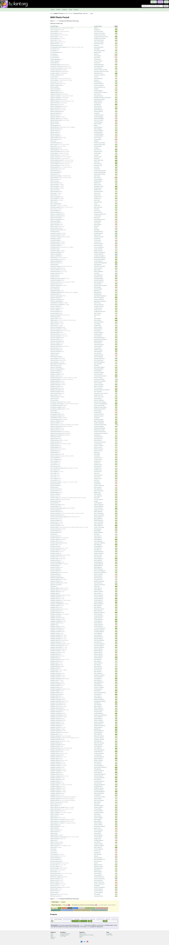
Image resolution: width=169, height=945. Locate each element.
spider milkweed (98, 537)
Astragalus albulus (59, 589)
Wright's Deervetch (98, 73)
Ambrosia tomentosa (56, 262)
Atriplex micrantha (56, 830)
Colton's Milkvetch (98, 626)
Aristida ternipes (55, 452)
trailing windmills (98, 181)
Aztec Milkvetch (97, 748)
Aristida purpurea (55, 450)
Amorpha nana (55, 276)
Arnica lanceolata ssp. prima (64, 468)
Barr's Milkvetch (97, 607)
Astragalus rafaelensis (58, 756)
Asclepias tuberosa (55, 565)
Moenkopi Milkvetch (98, 709)
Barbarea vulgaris (57, 882)
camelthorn (96, 148)
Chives (95, 203)
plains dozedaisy (98, 363)
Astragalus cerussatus (57, 619)
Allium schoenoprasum (56, 203)
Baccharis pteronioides (56, 861)
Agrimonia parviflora (56, 113)
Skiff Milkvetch (97, 702)
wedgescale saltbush (99, 845)
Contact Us (53, 937)
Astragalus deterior (59, 640)
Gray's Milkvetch (98, 669)
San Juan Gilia (97, 149)
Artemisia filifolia (55, 502)
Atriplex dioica (54, 816)
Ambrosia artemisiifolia (56, 254)
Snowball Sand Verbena (99, 38)
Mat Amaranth (97, 235)
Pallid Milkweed (98, 539)
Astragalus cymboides (58, 635)
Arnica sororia (55, 480)
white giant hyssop (98, 95)
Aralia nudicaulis (54, 398)
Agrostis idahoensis (56, 128)
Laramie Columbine (98, 384)
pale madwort (97, 222)
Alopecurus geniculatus (56, 217)
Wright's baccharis (98, 866)
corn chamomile (98, 353)
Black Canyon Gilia (98, 160)
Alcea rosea (53, 141)
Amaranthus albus (55, 231)
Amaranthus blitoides (57, 235)
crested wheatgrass (98, 116)
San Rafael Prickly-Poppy (100, 424)
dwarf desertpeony (98, 78)
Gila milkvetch (97, 664)
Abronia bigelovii (56, 33)
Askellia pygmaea (59, 572)
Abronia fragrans (57, 38)
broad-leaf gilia (97, 153)
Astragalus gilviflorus (57, 666)
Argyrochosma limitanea (60, 433)
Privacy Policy (109, 934)
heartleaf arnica (97, 461)
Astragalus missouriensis (57, 708)
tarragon (96, 501)
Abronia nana (56, 40)
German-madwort (98, 576)
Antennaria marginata (57, 337)
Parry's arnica (97, 476)
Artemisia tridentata (56, 530)
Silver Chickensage (98, 513)
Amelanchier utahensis (57, 268)
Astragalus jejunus (57, 682)
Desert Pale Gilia (98, 151)
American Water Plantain (100, 172)
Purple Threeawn (98, 450)
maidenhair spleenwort (99, 584)
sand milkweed (97, 536)
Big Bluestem (97, 290)
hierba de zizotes (98, 555)
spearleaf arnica (98, 471)
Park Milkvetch (97, 690)
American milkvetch (98, 595)
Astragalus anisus (57, 598)
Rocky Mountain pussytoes (100, 339)
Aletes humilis (58, 146)
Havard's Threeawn (98, 445)
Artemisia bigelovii (56, 492)
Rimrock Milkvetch (98, 638)
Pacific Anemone (98, 309)
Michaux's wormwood (99, 515)
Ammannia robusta (58, 269)
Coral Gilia (96, 167)
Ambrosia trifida (54, 264)
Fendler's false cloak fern (100, 431)
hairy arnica (97, 473)
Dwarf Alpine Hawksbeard (100, 572)
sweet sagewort (97, 487)
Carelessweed (97, 242)
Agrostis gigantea (55, 125)
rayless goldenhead (98, 47)
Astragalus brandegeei (57, 612)
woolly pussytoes (98, 334)
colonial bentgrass (98, 122)
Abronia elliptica (56, 36)
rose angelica (97, 323)
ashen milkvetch (98, 783)
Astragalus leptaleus (57, 690)
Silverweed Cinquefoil (99, 429)
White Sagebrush (98, 511)
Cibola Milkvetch (98, 589)
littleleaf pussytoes (98, 341)
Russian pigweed (98, 857)
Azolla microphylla (56, 859)
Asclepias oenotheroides (60, 555)
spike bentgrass (97, 123)
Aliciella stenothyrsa (60, 165)
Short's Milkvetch (98, 772)
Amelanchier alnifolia (61, 266)
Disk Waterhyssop (98, 868)
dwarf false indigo (98, 276)
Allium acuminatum (56, 182)
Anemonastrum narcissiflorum (59, 304)
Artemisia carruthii (60, 499)
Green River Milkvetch (99, 749)
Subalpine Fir (97, 29)
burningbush (97, 885)
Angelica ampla (56, 318)
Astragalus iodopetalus (59, 678)
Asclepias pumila (57, 556)
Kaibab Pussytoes (98, 349)
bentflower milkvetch (99, 788)
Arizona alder (97, 210)
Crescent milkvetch (98, 596)
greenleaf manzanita (99, 414)
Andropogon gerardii (57, 290)
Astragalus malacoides (57, 699)
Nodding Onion (97, 189)
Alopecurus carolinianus (57, 215)
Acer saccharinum (55, 57)
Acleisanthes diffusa (59, 64)
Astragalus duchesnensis (59, 645)
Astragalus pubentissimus (59, 749)
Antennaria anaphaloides (57, 327)
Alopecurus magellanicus (57, 219)
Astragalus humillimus (57, 673)
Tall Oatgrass (97, 482)
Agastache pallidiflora (59, 97)
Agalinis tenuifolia (57, 92)
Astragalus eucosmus (57, 652)
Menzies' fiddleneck (98, 282)
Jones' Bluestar (97, 283)
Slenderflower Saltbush (99, 826)
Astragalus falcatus (56, 654)
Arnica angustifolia (55, 457)
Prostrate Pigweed (98, 231)
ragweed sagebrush (98, 504)
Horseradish (97, 456)
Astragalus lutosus (57, 697)
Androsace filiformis (56, 297)
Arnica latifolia (55, 469)
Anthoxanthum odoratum (56, 356)
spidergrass (97, 452)
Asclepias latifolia (57, 551)
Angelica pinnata (56, 322)
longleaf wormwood (98, 509)
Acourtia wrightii (61, 80)
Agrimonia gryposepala (57, 111)
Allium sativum (54, 202)
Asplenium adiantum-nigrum (57, 577)
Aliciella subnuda (61, 167)
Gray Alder (96, 208)
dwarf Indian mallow (98, 43)
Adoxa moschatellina (55, 88)
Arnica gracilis (55, 464)
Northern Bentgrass (98, 130)
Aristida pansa (58, 449)
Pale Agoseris (97, 104)
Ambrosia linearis (58, 259)
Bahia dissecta (57, 870)
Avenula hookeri (57, 856)
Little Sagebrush (98, 489)
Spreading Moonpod (99, 64)
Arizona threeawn (98, 438)
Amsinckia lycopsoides (57, 280)
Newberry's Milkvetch (99, 722)
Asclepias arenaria (55, 536)
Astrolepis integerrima (62, 798)
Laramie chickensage (99, 527)
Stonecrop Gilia (97, 163)
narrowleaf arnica (98, 457)
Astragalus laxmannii (56, 687)
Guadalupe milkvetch (99, 739)
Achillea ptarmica (55, 62)
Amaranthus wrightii (57, 250)
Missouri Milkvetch (98, 708)
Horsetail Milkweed (98, 563)
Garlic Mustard (97, 177)
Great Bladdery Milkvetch (100, 701)
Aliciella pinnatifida (61, 162)
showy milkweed (98, 560)
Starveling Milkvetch (99, 682)
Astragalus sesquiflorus (58, 770)
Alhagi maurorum (56, 148)
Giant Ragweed (97, 264)
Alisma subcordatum (56, 172)
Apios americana (56, 365)
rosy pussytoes (97, 348)
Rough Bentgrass (98, 132)
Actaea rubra (56, 82)
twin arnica (96, 480)
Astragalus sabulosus (58, 763)
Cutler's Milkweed (98, 541)
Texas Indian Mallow (99, 42)
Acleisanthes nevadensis (60, 68)
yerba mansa (97, 315)
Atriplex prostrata (58, 838)
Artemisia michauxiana (57, 515)
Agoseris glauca (57, 104)
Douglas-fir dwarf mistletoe (100, 407)
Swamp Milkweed (98, 546)
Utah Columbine (98, 391)
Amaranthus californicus (60, 236)
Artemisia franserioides (57, 504)
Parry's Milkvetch (98, 734)
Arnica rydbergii (56, 478)
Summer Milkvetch (98, 676)
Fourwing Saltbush (98, 810)
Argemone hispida (56, 422)
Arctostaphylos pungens (57, 416)
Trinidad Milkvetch (98, 751)
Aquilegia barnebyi (56, 372)
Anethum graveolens (55, 316)
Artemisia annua (54, 487)
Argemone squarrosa (57, 428)
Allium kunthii (55, 195)
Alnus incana (56, 208)
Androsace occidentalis (57, 299)
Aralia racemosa (54, 400)
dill (94, 316)
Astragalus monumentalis (58, 715)
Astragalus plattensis (56, 743)
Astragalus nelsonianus (58, 720)
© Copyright (109, 933)
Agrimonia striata (56, 115)
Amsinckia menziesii (62, 282)
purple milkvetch (98, 588)
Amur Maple (97, 48)
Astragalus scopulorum (57, 767)
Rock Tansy (97, 497)
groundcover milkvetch (99, 675)
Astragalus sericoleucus (57, 769)
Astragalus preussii (56, 746)
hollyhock (96, 141)
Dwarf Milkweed (98, 548)
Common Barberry (98, 892)
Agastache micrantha (61, 95)
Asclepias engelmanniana (58, 542)
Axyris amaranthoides (56, 857)
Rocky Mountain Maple (99, 50)
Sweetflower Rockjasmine (100, 295)
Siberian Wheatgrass (99, 118)
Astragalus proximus (61, 748)
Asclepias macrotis (55, 553)
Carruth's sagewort (98, 499)
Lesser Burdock (97, 412)
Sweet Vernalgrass (98, 356)
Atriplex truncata (60, 845)
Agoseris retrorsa (58, 109)
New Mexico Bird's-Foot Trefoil (101, 71)
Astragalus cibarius (57, 622)
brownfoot (96, 80)
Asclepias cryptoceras (58, 539)
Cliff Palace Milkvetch (99, 640)
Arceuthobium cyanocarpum (64, 403)
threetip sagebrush (98, 532)
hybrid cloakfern (98, 798)
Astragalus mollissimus (56, 711)
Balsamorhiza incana (56, 875)
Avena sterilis (54, 852)
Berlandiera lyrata (56, 896)
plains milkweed (98, 556)
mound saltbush (98, 831)
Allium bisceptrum (57, 184)
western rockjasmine (99, 299)
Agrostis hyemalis (62, 127)
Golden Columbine (98, 374)
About (53, 9)
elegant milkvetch (98, 652)
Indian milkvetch (98, 605)
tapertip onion (97, 182)
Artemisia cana (55, 496)
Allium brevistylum (57, 188)
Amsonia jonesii (56, 283)
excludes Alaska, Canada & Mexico (107, 905)
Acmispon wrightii (58, 73)
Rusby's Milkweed (98, 558)
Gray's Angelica (97, 320)
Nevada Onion (97, 198)
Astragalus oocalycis (58, 727)
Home (51, 13)
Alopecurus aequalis (56, 212)
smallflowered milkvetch (99, 725)
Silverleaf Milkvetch (98, 602)
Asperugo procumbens (56, 576)
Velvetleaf (96, 45)
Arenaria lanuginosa (58, 419)
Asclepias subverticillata (59, 563)
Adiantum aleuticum (58, 83)
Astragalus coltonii (57, 626)
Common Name (98, 26)
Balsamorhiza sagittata (58, 876)
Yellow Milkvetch (98, 657)
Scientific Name (54, 26)
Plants (58, 9)
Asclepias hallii (55, 544)
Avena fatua (53, 849)
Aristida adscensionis (56, 436)
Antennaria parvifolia (56, 344)
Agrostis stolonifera (55, 134)
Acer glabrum (54, 50)
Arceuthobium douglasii (58, 407)
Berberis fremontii (55, 890)
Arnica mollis (54, 473)
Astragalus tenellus (56, 781)
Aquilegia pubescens (57, 388)
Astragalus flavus (55, 657)
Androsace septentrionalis (57, 301)
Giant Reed (96, 534)
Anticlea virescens (58, 360)
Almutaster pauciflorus (61, 207)
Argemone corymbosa (57, 421)
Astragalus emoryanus (58, 649)
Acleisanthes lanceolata (60, 66)
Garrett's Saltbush (98, 824)
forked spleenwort (98, 582)
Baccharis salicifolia (59, 863)
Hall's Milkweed (97, 544)
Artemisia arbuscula (56, 489)
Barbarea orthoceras (56, 878)
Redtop (96, 125)
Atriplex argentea (55, 805)
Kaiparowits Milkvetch (99, 699)
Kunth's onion (97, 195)
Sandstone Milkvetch (99, 770)
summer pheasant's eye (99, 87)
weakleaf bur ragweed (99, 255)
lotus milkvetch (97, 696)
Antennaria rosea (56, 348)
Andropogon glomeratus (64, 292)
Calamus (96, 76)
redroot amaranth (98, 245)
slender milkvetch (98, 668)
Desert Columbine (98, 377)
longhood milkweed (98, 553)
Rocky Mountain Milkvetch (100, 767)
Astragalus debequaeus (58, 636)
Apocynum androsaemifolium (57, 369)
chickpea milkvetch (98, 624)
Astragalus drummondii (60, 643)
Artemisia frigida (55, 506)
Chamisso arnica (98, 459)
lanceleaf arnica (98, 466)
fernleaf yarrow (97, 59)
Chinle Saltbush (98, 809)
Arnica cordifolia (55, 461)
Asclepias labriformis (58, 549)
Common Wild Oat (98, 849)
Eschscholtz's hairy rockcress (101, 393)
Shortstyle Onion (98, 188)
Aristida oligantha (56, 447)
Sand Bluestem (97, 294)
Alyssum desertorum (56, 224)
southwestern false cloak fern (101, 433)
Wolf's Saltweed (98, 847)
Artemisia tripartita (56, 532)
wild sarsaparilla (98, 398)
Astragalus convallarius (57, 628)
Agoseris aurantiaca (58, 102)
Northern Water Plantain (99, 174)
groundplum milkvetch (99, 629)
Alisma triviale (55, 174)
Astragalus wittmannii (57, 793)
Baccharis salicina (58, 864)
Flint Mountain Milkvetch (99, 774)
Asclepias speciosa (56, 560)
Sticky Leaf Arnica (98, 475)
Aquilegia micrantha (56, 386)
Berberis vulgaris (54, 892)
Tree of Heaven (97, 137)
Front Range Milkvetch (99, 777)
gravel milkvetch (98, 762)
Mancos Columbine (98, 386)
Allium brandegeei (57, 186)
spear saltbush (97, 833)
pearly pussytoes (98, 327)
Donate (160, 2)
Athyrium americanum (59, 802)
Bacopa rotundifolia (58, 868)
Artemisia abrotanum (55, 483)
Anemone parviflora (56, 311)
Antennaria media (56, 339)
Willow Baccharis (98, 864)
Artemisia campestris (55, 494)
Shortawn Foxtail (98, 212)
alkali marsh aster (98, 207)
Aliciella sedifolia (60, 163)
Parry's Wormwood (98, 508)
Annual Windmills (98, 179)
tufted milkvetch (97, 779)
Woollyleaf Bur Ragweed (100, 257)
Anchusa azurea (55, 287)
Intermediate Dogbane (99, 367)
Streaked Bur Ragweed (99, 259)
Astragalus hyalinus (57, 676)
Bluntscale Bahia (98, 871)
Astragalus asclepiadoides (59, 603)
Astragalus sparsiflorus (57, 777)
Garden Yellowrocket (99, 882)
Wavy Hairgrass (97, 854)
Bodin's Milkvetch (98, 610)
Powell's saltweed (98, 835)
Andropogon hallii (56, 294)
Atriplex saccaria (56, 842)
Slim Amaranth (97, 240)
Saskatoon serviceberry (99, 266)
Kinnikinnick (97, 417)
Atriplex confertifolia (60, 812)
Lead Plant (96, 273)
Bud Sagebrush (97, 529)
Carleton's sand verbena (99, 35)
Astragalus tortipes (61, 784)
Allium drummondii (56, 191)
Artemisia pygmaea (56, 523)
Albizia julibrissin (56, 139)
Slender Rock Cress (99, 396)
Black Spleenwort (98, 577)
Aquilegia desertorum (63, 377)
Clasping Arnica (98, 468)
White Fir (96, 28)
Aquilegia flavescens (57, 382)
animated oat (97, 852)
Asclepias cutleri (56, 541)
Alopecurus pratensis (55, 221)
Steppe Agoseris (98, 108)
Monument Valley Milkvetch (100, 715)
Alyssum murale (57, 226)
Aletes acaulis (59, 144)
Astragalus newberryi (57, 722)
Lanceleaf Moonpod (98, 66)
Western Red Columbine (100, 381)
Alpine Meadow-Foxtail (99, 219)
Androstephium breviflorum (59, 302)
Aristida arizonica (56, 438)
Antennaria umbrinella (57, 351)
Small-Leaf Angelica (99, 322)
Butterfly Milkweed (98, 565)
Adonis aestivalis (54, 87)
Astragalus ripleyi (56, 758)
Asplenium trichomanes (56, 584)
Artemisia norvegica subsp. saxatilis (65, 516)
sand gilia (96, 155)
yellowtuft (96, 226)
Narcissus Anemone (99, 304)
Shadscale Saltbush (99, 812)
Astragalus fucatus (56, 661)
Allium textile (58, 205)
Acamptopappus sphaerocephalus (66, 47)
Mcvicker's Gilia (97, 156)
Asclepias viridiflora (56, 570)
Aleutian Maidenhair (99, 83)
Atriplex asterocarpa (61, 809)
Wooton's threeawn (98, 449)
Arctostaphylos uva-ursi (58, 417)
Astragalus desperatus (58, 638)
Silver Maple (97, 57)
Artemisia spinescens (58, 529)
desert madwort (97, 224)
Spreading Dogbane (99, 369)
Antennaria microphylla (57, 341)
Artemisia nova (56, 518)
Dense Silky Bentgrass (99, 362)
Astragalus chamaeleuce (58, 621)
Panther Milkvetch (98, 732)
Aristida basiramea (59, 440)
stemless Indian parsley (99, 144)
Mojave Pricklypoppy (99, 421)
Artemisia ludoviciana (56, 511)
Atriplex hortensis (55, 828)
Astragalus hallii (56, 671)
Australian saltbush (98, 843)
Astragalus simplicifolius (59, 776)
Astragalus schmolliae (58, 765)
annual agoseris (98, 106)
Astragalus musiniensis (58, 716)
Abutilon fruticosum (57, 42)
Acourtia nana (60, 78)
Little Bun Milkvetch (98, 776)
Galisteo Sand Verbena (99, 33)
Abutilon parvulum (56, 43)
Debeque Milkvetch (98, 636)
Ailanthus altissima (58, 137)
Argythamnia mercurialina (60, 435)
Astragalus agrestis (59, 588)
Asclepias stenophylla (57, 562)
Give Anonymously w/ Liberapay (86, 934)
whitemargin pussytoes (99, 337)
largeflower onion (98, 196)
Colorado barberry (98, 889)
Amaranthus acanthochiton (58, 229)
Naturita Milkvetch (98, 718)
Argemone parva (64, 424)
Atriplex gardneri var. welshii (62, 823)
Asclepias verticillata (55, 569)
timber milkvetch (98, 706)
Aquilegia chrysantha (57, 374)
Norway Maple (97, 55)
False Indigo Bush (98, 275)
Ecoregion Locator (64, 934)
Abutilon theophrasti (56, 45)
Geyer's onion (97, 193)
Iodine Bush (97, 175)
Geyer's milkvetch (98, 662)
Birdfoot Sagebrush (98, 520)
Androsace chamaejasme (58, 295)
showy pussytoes (98, 346)
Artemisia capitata (68, 497)
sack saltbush (97, 842)
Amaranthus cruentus (55, 238)
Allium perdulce (56, 200)
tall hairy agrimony (98, 111)
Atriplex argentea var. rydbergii (62, 807)
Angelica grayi (63, 320)
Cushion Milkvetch (98, 600)
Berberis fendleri (56, 889)
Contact (75, 9)
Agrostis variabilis (56, 135)
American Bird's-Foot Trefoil (100, 69)
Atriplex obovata (55, 831)
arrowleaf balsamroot (99, 876)
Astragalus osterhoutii (58, 730)
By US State (63, 936)
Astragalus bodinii (56, 610)
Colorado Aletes (98, 146)
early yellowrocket (98, 880)
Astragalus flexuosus (59, 659)
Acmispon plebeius (59, 71)
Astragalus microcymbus (58, 702)
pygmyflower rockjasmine (100, 301)
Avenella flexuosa (57, 854)
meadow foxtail (97, 221)
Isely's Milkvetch (98, 680)
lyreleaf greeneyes (98, 896)
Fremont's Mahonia (98, 890)
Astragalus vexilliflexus (57, 788)
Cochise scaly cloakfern (99, 796)
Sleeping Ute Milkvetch (99, 784)
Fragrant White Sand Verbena (101, 36)
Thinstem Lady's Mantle (99, 142)
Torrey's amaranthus (99, 247)
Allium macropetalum (56, 196)
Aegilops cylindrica (56, 90)
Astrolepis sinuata (62, 800)
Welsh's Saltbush (98, 823)
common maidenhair (99, 85)
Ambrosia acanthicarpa (57, 252)
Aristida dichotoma (56, 442)
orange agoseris (98, 102)
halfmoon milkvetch (98, 591)
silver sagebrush (98, 496)
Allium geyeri (56, 193)
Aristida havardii (55, 445)
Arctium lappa (54, 410)
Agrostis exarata (55, 123)
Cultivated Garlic (98, 202)
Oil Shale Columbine (99, 372)
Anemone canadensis (56, 306)
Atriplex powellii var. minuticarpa (64, 836)
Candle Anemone (98, 308)
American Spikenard (99, 400)
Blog (70, 9)
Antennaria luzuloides (59, 335)
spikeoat (96, 856)
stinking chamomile (98, 355)
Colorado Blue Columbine (100, 375)
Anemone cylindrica (56, 308)
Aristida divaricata (60, 443)
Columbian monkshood (99, 75)
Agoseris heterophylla (58, 106)
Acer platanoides (54, 55)
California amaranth (98, 236)
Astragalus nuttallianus (56, 725)
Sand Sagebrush (98, 502)
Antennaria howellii (56, 332)
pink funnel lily (97, 302)
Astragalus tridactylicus (57, 786)
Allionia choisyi (55, 179)
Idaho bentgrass (98, 128)
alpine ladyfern (97, 802)
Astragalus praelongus (57, 744)
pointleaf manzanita (98, 416)
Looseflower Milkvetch (99, 781)
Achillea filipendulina (56, 59)
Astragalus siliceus (56, 774)
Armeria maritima (57, 454)
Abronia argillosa (59, 31)
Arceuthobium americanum (60, 402)
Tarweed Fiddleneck (99, 280)
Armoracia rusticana (62, 456)
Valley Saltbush (97, 819)
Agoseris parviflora (58, 108)
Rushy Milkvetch (98, 694)
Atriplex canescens (57, 810)
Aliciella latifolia (59, 153)
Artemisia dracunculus (56, 501)
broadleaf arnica (98, 469)
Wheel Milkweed (98, 567)
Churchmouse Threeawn (100, 442)
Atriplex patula (54, 833)
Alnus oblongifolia (55, 210)
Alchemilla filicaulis (56, 142)
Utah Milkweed (97, 549)
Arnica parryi (55, 476)
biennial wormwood (98, 490)
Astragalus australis (57, 605)
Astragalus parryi (56, 734)
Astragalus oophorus (57, 729)
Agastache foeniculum (59, 94)
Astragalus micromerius (58, 704)
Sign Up (153, 2)
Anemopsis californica (60, 315)
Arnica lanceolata (55, 466)
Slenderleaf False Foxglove (100, 92)
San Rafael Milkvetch (99, 756)
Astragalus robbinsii (58, 760)
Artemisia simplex (69, 527)
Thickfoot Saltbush (98, 807)
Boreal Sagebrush (98, 516)
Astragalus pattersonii (60, 736)
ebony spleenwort (98, 579)
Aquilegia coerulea (56, 375)
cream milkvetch (98, 755)
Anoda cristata (56, 325)
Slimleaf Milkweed (98, 562)
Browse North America (65, 933)
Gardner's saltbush (98, 817)
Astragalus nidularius (57, 723)
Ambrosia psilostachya (56, 261)
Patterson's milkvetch (99, 736)
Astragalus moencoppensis (59, 709)
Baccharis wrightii (56, 866)
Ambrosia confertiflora (56, 255)
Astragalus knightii (56, 685)
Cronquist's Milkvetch (99, 631)
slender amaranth (98, 248)
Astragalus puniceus (57, 751)
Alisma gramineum (55, 170)
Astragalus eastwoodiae (58, 647)
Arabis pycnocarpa (57, 396)
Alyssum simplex (56, 228)
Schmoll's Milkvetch (98, 765)
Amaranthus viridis (55, 248)
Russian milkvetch (98, 654)
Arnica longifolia (56, 471)
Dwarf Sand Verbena (99, 40)
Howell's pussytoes (98, 332)
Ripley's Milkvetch (98, 758)
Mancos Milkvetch (98, 673)
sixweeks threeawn (98, 436)
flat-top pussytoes (98, 329)
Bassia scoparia (57, 885)
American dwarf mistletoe (100, 402)
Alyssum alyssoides (56, 222)
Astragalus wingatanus (58, 791)
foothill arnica (97, 462)
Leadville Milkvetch (98, 713)
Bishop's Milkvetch (98, 650)
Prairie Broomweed (98, 278)
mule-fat (96, 863)
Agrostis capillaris (55, 122)
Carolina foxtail (97, 215)
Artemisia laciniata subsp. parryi (62, 508)
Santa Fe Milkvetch (98, 656)
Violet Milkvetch (97, 678)
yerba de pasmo (98, 861)
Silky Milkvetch (97, 769)
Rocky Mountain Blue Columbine (102, 389)
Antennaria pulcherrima (59, 346)
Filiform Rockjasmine (99, 297)
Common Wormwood (99, 485)
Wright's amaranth (98, 250)
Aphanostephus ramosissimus (58, 363)
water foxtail (97, 217)
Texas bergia (97, 894)
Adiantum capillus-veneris (57, 85)
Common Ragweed (98, 254)
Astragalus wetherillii (58, 789)
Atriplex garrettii (55, 824)
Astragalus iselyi (56, 680)
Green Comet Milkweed (99, 570)
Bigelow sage (97, 492)
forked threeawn (98, 440)
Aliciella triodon (57, 168)
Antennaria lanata (58, 334)
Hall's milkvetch (97, 671)
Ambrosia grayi (58, 257)
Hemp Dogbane (98, 370)
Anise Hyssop (97, 94)
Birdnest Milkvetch (98, 723)
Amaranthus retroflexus (56, 245)
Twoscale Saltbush (98, 830)
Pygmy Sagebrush (98, 523)
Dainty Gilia (97, 158)
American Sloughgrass (99, 887)
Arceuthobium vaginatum (59, 409)
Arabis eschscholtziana (57, 393)
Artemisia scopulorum (57, 525)
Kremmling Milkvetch (99, 730)
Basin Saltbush (97, 821)
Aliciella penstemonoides (62, 160)
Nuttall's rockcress (98, 395)
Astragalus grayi (58, 669)
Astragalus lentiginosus (60, 689)
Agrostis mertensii (55, 130)
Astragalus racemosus (57, 755)
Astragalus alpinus (55, 593)
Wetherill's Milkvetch (99, 789)
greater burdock (97, 410)
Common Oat (97, 850)
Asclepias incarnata (55, 546)
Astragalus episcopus (57, 650)
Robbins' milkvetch (98, 760)
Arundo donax (54, 534)
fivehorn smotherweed (99, 883)
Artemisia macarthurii (67, 513)
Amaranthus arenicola (58, 233)
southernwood (97, 483)
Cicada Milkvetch (98, 621)
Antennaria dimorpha (60, 330)
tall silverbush (97, 435)
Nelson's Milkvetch (98, 720)
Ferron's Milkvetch (98, 716)
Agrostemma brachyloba (60, 120)
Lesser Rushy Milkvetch (99, 628)
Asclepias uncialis (56, 567)
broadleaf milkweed (98, 551)
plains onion (97, 200)
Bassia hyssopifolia (57, 883)
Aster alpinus (54, 586)
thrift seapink (97, 454)
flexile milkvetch (98, 659)
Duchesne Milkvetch (99, 645)
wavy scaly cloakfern (99, 800)
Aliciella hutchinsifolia (60, 151)
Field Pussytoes (98, 342)
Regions (64, 9)
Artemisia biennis (55, 490)
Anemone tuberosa (56, 313)
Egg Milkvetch (97, 729)
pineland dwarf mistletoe (99, 409)
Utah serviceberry (98, 268)
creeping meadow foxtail (99, 214)
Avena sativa (54, 850)
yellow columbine (98, 382)
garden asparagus (98, 574)
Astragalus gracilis (55, 668)
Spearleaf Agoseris (98, 109)
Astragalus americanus (60, 595)
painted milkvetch (98, 617)
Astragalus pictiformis (57, 739)
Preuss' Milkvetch (98, 746)
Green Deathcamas (98, 360)
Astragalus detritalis (57, 642)
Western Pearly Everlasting (100, 285)
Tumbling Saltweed (98, 840)
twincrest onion (97, 184)
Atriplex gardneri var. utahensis (61, 821)
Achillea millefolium (55, 61)
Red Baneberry (97, 82)
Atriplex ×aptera (56, 803)
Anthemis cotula (54, 355)
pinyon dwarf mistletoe (99, 405)
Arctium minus (55, 412)
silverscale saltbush (98, 805)
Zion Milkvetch (97, 795)
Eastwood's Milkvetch (99, 647)
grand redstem (97, 269)
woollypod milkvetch (99, 753)
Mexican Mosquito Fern (99, 859)
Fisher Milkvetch (98, 741)
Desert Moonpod (98, 68)
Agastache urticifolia (58, 99)
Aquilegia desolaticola (61, 379)
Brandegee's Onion (98, 186)
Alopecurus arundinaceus (57, 214)
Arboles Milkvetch (98, 727)
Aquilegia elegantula (57, 381)
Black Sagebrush (98, 518)
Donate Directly (82, 933)
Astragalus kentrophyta (57, 683)
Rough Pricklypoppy (99, 422)
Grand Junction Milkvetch (100, 692)
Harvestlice (96, 113)
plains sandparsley (98, 271)
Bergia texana (59, 894)
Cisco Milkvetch (97, 763)
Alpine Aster (97, 586)
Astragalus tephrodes (57, 783)
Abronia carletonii (59, 35)
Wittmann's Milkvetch (99, 793)
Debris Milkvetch (98, 642)
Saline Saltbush (98, 816)
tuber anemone (97, 313)
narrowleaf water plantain (100, 170)
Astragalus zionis (57, 795)
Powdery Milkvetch (98, 619)
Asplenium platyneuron (58, 579)
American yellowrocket (99, 878)
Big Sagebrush (97, 530)
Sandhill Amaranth (98, 233)
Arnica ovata (55, 475)
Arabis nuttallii (56, 395)
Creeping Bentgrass (98, 134)
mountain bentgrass (98, 135)
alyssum (96, 228)
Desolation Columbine (99, 379)
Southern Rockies (68, 13)
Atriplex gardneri (57, 817)
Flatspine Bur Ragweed (99, 252)
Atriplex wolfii (56, 847)
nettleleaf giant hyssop (99, 99)
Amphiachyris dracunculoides (59, 278)
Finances (81, 936)
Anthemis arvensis (55, 353)
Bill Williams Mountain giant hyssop (102, 97)
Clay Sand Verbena (98, 31)
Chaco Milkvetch (98, 704)
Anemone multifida (56, 309)
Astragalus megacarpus (59, 701)
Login (166, 2)
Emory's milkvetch (98, 649)
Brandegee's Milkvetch (99, 612)
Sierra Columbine (98, 388)
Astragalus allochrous (57, 591)
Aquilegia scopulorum (57, 391)
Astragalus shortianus (56, 772)
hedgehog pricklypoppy (99, 428)
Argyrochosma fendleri (60, 431)
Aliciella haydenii (59, 149)
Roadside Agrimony (98, 115)
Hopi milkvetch (97, 661)
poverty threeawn (98, 443)
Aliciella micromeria (59, 158)
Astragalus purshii (58, 753)
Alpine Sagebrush (98, 525)
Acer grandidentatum (56, 52)
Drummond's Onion (98, 191)
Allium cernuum (55, 189)
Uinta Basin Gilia (98, 165)
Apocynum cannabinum (56, 370)
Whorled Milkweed (98, 569)
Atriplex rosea (54, 840)
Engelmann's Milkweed (99, 542)
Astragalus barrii (56, 607)
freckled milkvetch (98, 689)
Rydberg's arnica (98, 478)
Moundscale (97, 803)
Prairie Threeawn (98, 447)
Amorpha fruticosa (55, 275)
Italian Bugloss (97, 287)
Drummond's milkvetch (99, 643)
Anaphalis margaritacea (58, 285)
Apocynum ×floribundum (56, 367)
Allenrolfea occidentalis (60, 175)
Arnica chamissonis (56, 459)
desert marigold (97, 873)
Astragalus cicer (54, 624)
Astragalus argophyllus (57, 602)
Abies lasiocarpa (57, 29)
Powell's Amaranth (98, 243)
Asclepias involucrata (59, 548)
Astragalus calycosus (59, 614)
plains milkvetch (98, 666)
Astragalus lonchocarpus (57, 694)
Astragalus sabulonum (57, 762)
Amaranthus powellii (57, 243)
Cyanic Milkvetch (98, 633)
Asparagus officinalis (55, 574)
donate (88, 926)
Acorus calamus (54, 76)
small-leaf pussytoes (99, 344)
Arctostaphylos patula (57, 414)
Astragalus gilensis (56, 664)
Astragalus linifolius (56, 692)
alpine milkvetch (98, 593)
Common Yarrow (98, 61)
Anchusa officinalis (55, 288)
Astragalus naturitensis (57, 718)
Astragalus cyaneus (56, 633)
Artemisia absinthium (55, 485)
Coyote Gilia (97, 168)
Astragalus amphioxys (57, 596)
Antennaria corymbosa (58, 329)
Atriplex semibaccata (56, 843)
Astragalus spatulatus (57, 779)
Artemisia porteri (56, 522)
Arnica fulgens (55, 462)
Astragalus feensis (57, 656)
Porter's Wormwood (98, 522)
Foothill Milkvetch (98, 786)
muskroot (96, 88)
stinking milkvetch (98, 744)
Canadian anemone (98, 306)
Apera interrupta (57, 362)
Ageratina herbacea (62, 101)
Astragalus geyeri (56, 662)
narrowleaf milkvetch (99, 737)
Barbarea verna (56, 880)
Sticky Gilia (96, 162)
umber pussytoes (98, 351)
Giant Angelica (97, 318)
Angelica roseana (57, 323)
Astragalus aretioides (60, 600)
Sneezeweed (97, 62)
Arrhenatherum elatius (63, 482)
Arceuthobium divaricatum (58, 405)
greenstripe (96, 229)
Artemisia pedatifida (56, 520)
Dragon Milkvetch (98, 697)
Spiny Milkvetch (97, 683)
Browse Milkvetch (98, 622)
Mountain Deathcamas (99, 358)
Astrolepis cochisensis (63, 796)
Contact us (82, 925)
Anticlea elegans (57, 358)
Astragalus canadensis (56, 616)
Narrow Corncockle (98, 120)
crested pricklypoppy (99, 426)
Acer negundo (54, 54)
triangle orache (97, 838)
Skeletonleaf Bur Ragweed (100, 262)
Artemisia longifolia (56, 509)
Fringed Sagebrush (98, 506)
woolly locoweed (98, 711)
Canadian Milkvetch (98, 616)
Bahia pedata (55, 871)
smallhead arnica (98, 464)
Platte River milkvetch (99, 743)
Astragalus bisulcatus (59, 609)
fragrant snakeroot (98, 101)
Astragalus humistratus (57, 675)
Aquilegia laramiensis (57, 384)
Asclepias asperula (59, 537)
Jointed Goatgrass (98, 90)
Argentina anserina (57, 429)
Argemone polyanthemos (61, 426)
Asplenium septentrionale (58, 582)
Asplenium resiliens (56, 581)
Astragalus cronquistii (57, 631)
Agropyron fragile (59, 118)
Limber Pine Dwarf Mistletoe (100, 403)
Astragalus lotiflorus (56, 696)
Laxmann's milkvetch (99, 687)
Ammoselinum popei (58, 271)
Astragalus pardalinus (59, 732)
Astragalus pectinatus (64, 737)
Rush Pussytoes (98, 335)
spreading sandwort (98, 419)
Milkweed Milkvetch (98, 603)
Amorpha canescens (56, 273)
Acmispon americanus (58, 69)
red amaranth (97, 238)
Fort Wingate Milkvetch (99, 791)
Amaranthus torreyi (61, 247)
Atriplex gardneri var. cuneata (62, 819)
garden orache (97, 828)
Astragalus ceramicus (57, 617)
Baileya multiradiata (61, 873)
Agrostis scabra (55, 132)
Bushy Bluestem (98, 292)
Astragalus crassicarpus (57, 629)
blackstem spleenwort (99, 581)
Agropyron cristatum (57, 116)
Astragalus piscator (60, 741)
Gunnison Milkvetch (98, 598)
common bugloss (98, 288)
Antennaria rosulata (56, 349)
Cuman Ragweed (98, 261)
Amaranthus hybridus (55, 240)
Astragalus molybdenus (58, 713)
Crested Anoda (97, 325)
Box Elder (96, 54)
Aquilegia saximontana (57, 389)
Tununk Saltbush (98, 836)
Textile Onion (97, 205)
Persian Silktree (98, 139)
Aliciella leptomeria (59, 155)
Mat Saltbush (97, 814)
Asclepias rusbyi (58, 558)
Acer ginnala (55, 48)
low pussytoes (97, 330)
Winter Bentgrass (98, 127)
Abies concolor (61, 28)
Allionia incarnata (55, 181)
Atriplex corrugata (57, 814)
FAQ (80, 937)
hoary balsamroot (98, 875)
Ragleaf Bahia (97, 870)
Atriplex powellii (56, 835)
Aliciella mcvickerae (60, 156)
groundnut (96, 365)
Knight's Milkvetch (98, 685)
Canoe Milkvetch (98, 635)
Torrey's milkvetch (98, 614)
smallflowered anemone (99, 311)
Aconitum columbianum (57, 75)
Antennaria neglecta (57, 342)
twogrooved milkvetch (99, 609)
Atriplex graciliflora (57, 826)
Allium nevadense (57, 198)
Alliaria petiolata (60, 177)
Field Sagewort (97, 494)
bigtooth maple (97, 52)
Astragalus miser (58, 706)
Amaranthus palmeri (57, 242)
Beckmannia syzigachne (60, 887)
